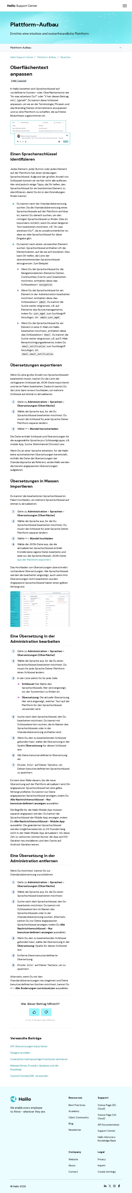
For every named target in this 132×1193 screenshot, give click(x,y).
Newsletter (75, 1130)
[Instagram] (114, 1186)
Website (73, 1159)
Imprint (101, 1165)
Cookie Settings (107, 1171)
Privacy (102, 1159)
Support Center (106, 1130)
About (72, 1165)
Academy (74, 1111)
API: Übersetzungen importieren (28, 1046)
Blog (71, 1123)
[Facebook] (119, 1186)
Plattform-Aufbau (20, 47)
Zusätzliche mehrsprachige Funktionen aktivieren (39, 1059)
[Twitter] (109, 1186)
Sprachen (65, 57)
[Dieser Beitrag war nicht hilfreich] (46, 1012)
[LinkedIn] (105, 1186)
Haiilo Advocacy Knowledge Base (107, 1139)
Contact (73, 1171)
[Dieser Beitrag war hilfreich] (34, 1012)
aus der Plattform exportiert (34, 559)
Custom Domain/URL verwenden (29, 1076)
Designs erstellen (20, 1052)
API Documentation (108, 1124)
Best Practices (77, 1105)
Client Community (79, 1117)
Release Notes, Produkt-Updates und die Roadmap (34, 1067)
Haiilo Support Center (21, 57)
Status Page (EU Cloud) (107, 1107)
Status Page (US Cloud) (107, 1116)
